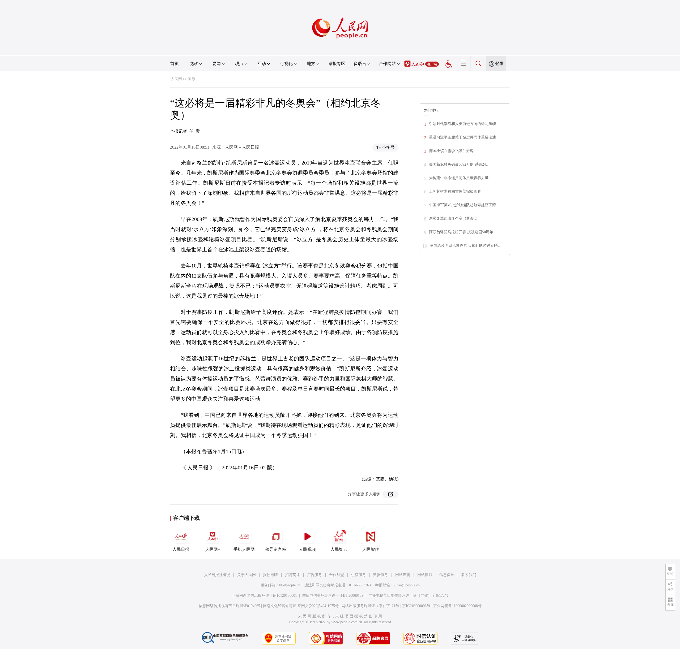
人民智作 (370, 549)
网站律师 (424, 575)
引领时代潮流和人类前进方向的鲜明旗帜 (462, 124)
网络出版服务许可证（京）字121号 (370, 606)
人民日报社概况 (217, 575)
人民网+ (212, 549)
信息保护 (446, 575)
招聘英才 (292, 575)
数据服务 (380, 575)
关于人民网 (246, 575)
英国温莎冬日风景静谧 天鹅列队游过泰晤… (466, 246)
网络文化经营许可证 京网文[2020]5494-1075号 (301, 606)
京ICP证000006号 (416, 606)
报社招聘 (270, 575)
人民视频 (307, 549)
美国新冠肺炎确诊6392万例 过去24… (459, 164)
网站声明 (402, 575)
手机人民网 (244, 549)
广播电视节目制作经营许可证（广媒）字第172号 (408, 596)
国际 (191, 79)
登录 (499, 63)
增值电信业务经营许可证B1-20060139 (332, 596)
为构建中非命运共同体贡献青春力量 (458, 178)
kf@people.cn (289, 585)
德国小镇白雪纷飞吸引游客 (451, 151)
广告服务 (314, 575)
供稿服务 (358, 575)
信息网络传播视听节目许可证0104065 (229, 606)
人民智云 (338, 549)
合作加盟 (336, 575)
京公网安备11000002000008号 (457, 606)
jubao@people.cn (407, 585)
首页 (174, 63)
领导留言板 (275, 549)
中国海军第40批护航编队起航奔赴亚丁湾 (462, 205)
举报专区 (336, 63)
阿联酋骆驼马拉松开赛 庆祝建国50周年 (461, 232)
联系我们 (468, 575)
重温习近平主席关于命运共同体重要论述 (462, 137)
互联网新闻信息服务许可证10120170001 (264, 596)
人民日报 (180, 549)
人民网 (176, 79)
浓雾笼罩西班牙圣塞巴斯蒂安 (453, 218)
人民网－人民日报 (242, 147)
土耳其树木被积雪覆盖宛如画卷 (455, 191)
